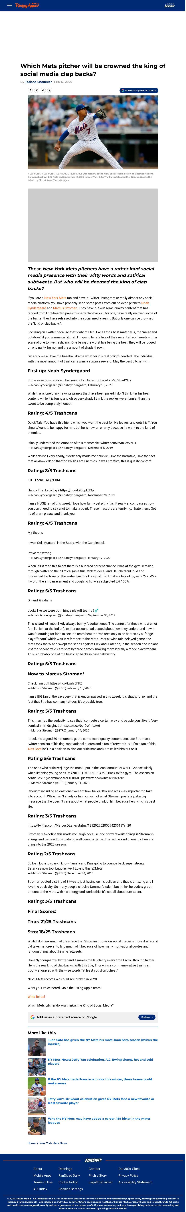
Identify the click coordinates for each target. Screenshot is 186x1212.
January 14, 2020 (78, 730)
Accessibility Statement (135, 1182)
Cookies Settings (70, 1189)
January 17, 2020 (99, 558)
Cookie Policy (68, 1182)
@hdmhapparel (57, 778)
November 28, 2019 (101, 495)
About (37, 1169)
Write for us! (36, 997)
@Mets (97, 868)
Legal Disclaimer (101, 1182)
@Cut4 (55, 480)
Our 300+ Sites (129, 1169)
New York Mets (55, 298)
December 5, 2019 (100, 448)
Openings (65, 1169)
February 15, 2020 (100, 385)
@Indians (45, 600)
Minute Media (23, 1198)
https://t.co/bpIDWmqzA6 (81, 725)
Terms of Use (43, 1182)
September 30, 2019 (101, 615)
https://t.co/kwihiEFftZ (66, 683)
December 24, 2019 (80, 873)
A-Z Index (40, 1189)
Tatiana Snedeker (38, 82)
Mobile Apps (42, 1175)
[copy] (49, 90)
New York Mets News (53, 1143)
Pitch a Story (98, 1175)
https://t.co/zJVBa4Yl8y (114, 380)
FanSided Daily (69, 1175)
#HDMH (74, 778)
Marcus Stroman (65, 308)
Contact (94, 1169)
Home (32, 1143)
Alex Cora (35, 749)
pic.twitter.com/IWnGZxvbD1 (115, 443)
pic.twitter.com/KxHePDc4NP (102, 778)
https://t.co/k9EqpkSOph (78, 490)
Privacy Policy (128, 1175)
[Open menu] (9, 5)
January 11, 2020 (78, 783)
